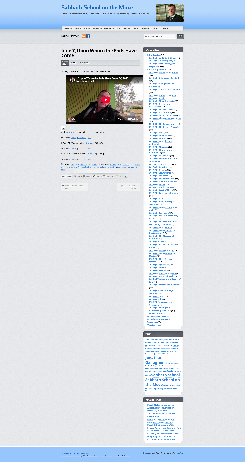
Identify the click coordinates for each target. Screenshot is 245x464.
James (152, 354)
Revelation (171, 371)
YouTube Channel (82, 28)
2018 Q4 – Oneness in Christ (162, 181)
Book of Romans (172, 342)
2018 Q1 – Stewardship (160, 172)
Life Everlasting (173, 363)
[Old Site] (156, 28)
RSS (89, 137)
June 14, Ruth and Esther (129, 187)
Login (165, 28)
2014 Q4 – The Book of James (162, 124)
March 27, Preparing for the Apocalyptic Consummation (160, 406)
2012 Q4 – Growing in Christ (162, 95)
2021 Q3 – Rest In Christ (160, 227)
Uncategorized (154, 325)
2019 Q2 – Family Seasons (161, 187)
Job (167, 354)
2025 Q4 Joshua (156, 299)
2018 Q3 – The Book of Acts (162, 178)
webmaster (85, 63)
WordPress (180, 453)
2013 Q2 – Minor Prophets (161, 101)
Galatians (174, 348)
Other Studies (156, 313)
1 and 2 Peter (149, 340)
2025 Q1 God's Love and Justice (164, 284)
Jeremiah (157, 354)
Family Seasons (165, 348)
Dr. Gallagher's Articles (158, 316)
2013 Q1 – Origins (157, 98)
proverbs (148, 371)
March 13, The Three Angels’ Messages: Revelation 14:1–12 (161, 420)
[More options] (126, 177)
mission (159, 368)
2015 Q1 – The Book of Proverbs (164, 127)
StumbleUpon (110, 177)
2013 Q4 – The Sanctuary (161, 109)
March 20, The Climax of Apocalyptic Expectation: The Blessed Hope (161, 413)
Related (127, 28)
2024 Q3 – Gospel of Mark (161, 276)
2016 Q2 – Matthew (158, 147)
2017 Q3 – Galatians (158, 167)
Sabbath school (89, 167)
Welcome (68, 28)
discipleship (168, 345)
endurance (148, 348)
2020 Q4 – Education (159, 213)
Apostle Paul (173, 339)
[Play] (63, 130)
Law (165, 363)
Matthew (153, 368)
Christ (147, 345)
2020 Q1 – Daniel (157, 198)
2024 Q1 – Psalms (157, 270)
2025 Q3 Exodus (156, 296)
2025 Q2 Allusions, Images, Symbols (84, 164)
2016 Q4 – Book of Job (159, 155)
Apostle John (162, 340)
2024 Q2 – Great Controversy (163, 273)
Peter (177, 368)
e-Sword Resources (102, 28)
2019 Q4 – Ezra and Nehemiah (163, 192)
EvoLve (145, 453)
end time (176, 345)
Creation (161, 345)
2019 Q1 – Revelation (159, 184)
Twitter (79, 177)
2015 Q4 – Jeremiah (158, 138)
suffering (160, 389)
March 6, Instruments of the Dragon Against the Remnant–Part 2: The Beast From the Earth (164, 428)
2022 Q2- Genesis (157, 241)
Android (82, 137)
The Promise (167, 389)
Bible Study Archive (156, 69)
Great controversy (166, 351)
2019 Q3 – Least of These (161, 190)
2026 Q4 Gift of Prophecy (161, 60)
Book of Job (149, 342)
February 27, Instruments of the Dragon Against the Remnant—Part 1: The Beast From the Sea (162, 436)
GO (180, 36)
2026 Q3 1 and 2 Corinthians (162, 58)
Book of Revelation (160, 342)
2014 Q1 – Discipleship (160, 112)
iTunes (73, 137)
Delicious (99, 177)
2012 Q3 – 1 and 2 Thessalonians (164, 89)
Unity (175, 389)
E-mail (121, 177)
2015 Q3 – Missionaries (160, 135)
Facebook (88, 177)
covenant (153, 345)
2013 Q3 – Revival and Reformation (159, 105)
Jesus (163, 354)
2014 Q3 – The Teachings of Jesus (165, 118)
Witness (148, 391)
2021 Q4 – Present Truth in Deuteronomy (162, 231)
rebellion (155, 371)
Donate (145, 28)
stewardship (150, 388)
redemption (162, 371)
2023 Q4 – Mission (157, 267)
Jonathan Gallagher (76, 167)
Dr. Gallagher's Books (157, 319)
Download (73, 132)
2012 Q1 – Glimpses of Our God (164, 78)
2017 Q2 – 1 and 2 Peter (160, 164)
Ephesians (156, 348)
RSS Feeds (117, 28)
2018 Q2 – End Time (158, 175)
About (137, 28)
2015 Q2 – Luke (156, 132)
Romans (148, 376)
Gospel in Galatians (152, 351)
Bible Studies (153, 55)
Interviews (152, 322)
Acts (156, 340)
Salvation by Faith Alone (171, 385)
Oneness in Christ (169, 368)
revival (179, 371)
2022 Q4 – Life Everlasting (161, 250)
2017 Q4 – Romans (158, 170)
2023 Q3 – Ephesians (159, 264)
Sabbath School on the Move (97, 7)
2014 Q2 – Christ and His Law (163, 115)
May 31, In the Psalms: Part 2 (74, 187)
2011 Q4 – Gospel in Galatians (163, 72)
